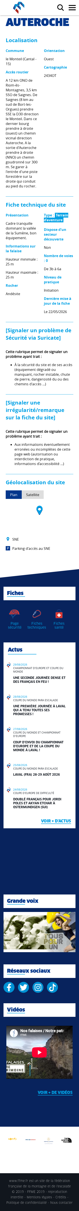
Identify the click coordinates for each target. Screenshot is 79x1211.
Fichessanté (59, 625)
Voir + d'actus (56, 821)
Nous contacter (61, 1202)
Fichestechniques (36, 625)
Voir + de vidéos (55, 1093)
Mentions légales (39, 1197)
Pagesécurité (15, 625)
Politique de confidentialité (26, 1202)
